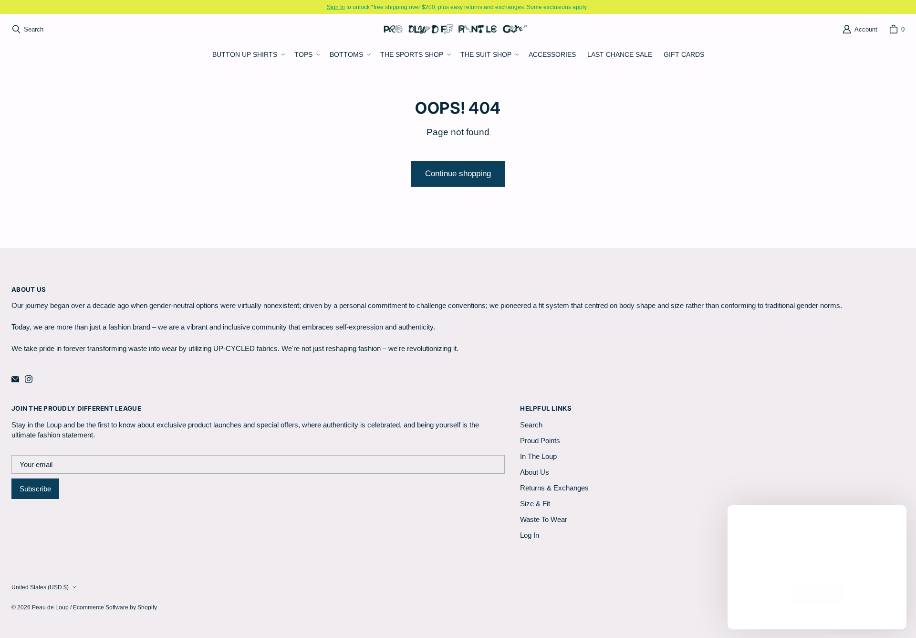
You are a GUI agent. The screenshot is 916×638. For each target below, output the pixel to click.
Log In (529, 535)
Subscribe (35, 489)
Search (531, 425)
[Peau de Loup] (455, 28)
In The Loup (538, 456)
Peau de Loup (50, 607)
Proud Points (540, 440)
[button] (248, 54)
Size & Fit (535, 504)
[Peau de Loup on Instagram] (28, 379)
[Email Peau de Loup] (15, 379)
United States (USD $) (40, 587)
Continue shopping (458, 173)
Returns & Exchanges (554, 488)
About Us (534, 472)
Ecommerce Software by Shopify (115, 607)
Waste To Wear (543, 519)
